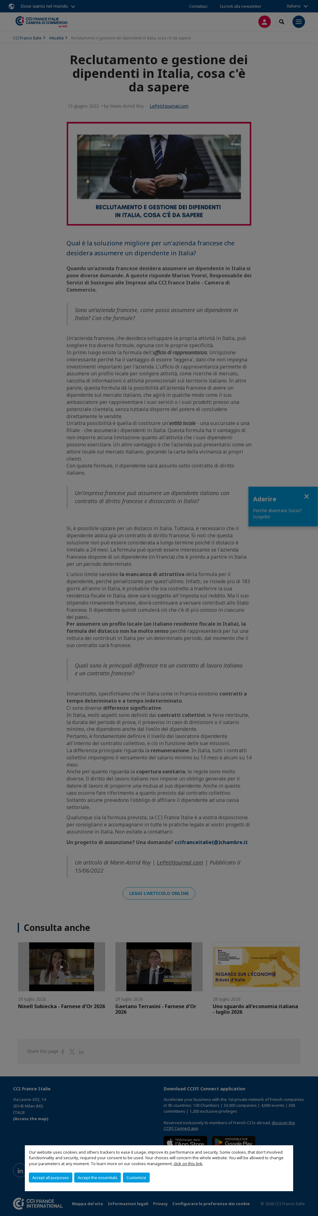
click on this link (188, 1163)
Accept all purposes (50, 1177)
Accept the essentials (97, 1177)
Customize (136, 1177)
